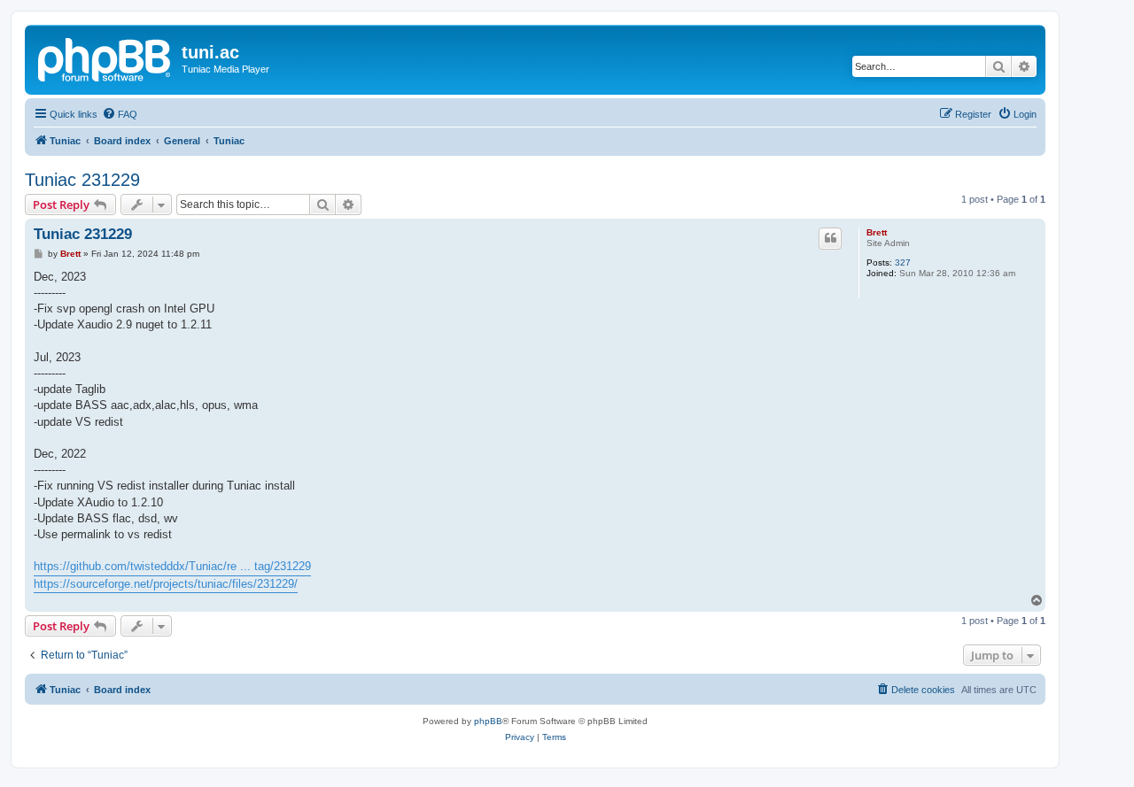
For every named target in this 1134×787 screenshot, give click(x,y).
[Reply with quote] (830, 238)
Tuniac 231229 (82, 179)
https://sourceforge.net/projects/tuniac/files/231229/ (166, 583)
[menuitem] (119, 114)
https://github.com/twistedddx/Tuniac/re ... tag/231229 (172, 566)
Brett (876, 232)
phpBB (488, 721)
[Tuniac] (105, 57)
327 (903, 262)
